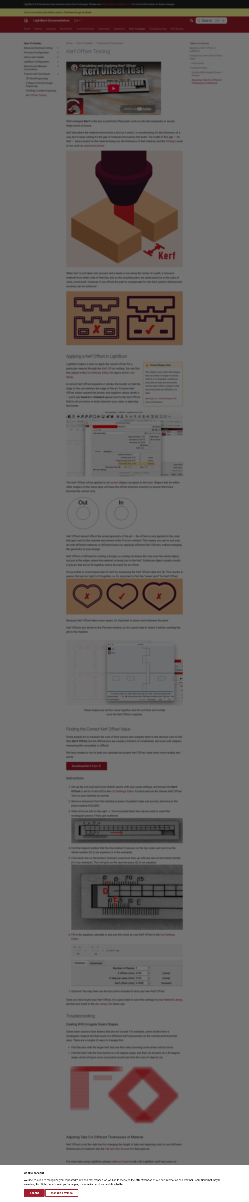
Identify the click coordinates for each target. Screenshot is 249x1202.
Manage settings (62, 1193)
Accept (34, 1193)
